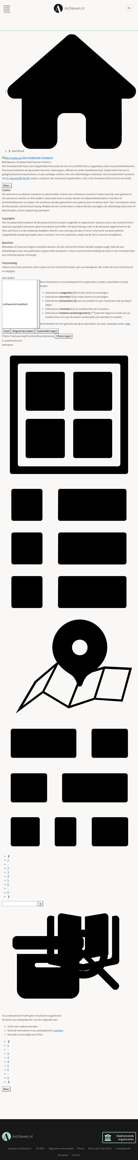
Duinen (49, 336)
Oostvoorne (17, 336)
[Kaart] (69, 667)
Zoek (6, 331)
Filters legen (63, 336)
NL (129, 8)
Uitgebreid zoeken (22, 331)
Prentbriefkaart (35, 336)
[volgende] (8, 896)
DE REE (40, 1148)
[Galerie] (69, 786)
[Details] (69, 547)
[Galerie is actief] (69, 413)
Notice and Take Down (100, 1148)
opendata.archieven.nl (19, 1148)
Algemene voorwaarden (61, 1148)
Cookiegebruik (122, 1148)
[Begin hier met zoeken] (71, 91)
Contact (76, 1155)
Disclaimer (63, 1155)
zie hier (58, 1030)
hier (128, 323)
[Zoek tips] (38, 304)
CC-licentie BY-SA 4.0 (17, 178)
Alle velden (8, 277)
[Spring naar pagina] (40, 903)
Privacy (81, 1148)
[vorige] (8, 856)
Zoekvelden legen (47, 331)
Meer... (6, 185)
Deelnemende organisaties (125, 1137)
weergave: (7, 344)
